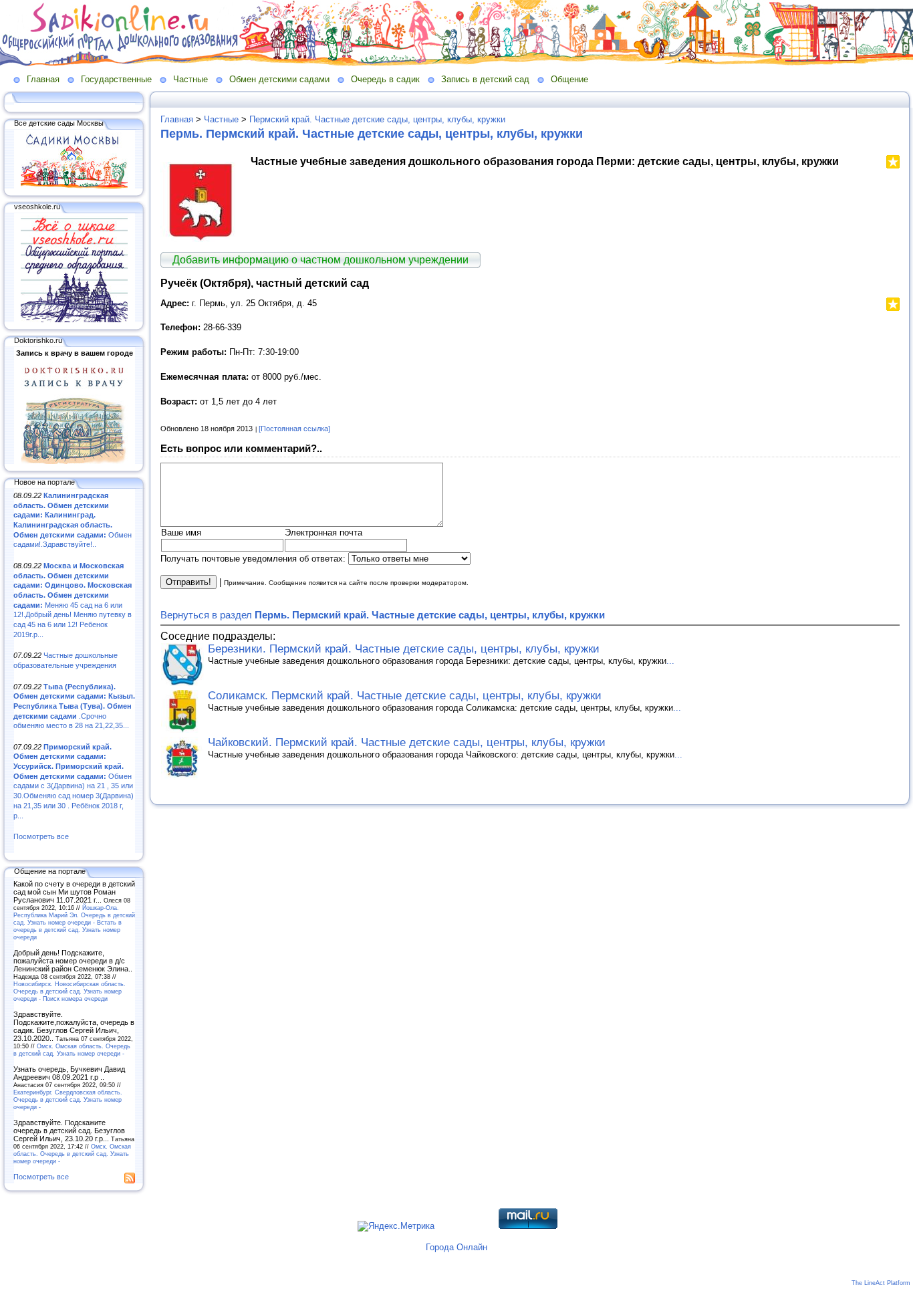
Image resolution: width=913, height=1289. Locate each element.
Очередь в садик (385, 79)
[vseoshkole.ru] (74, 320)
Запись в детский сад (485, 79)
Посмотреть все (41, 836)
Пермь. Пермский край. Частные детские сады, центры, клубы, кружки (371, 133)
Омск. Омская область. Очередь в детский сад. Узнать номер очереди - (71, 1049)
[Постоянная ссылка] (294, 429)
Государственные (116, 79)
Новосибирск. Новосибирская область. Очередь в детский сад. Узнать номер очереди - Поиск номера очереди (69, 991)
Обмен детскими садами (279, 79)
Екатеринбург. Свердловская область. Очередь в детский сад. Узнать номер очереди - (67, 1099)
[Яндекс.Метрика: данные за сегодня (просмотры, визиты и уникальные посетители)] (396, 1226)
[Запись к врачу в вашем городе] (74, 461)
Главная (43, 79)
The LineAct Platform (881, 1283)
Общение (569, 79)
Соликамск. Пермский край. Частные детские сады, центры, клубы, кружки (405, 695)
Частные (190, 79)
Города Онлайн (456, 1247)
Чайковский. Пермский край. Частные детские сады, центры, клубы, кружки (407, 742)
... (670, 661)
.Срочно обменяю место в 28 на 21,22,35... (74, 706)
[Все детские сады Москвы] (74, 186)
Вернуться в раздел (382, 614)
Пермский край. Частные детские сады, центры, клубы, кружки (377, 119)
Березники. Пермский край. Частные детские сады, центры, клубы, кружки (404, 648)
